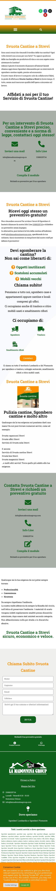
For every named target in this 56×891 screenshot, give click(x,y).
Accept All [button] (25, 885)
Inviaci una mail (15, 151)
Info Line (41, 151)
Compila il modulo (28, 175)
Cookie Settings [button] (11, 885)
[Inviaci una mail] (14, 144)
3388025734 (38, 224)
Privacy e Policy (28, 780)
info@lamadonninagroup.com (18, 234)
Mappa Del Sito (28, 786)
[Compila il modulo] (28, 168)
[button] (15, 29)
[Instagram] (50, 11)
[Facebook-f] (45, 11)
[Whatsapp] (41, 11)
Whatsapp (41, 745)
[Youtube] (45, 15)
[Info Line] (41, 144)
